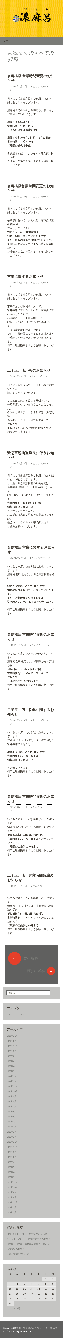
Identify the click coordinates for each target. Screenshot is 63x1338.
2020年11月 (12, 1146)
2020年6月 (11, 1162)
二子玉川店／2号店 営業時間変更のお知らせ (29, 1239)
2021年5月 (11, 1116)
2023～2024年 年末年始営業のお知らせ (26, 1233)
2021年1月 (11, 1136)
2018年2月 (11, 1212)
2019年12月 (12, 1182)
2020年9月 (11, 1151)
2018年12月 (12, 1202)
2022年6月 (11, 1061)
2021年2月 (11, 1131)
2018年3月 (11, 1207)
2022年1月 (11, 1081)
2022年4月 (11, 1066)
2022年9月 (11, 1050)
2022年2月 (11, 1076)
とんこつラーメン (41, 376)
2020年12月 (12, 1141)
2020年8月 (11, 1156)
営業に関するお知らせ (25, 276)
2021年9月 (11, 1096)
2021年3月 (11, 1126)
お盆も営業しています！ (18, 1254)
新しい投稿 (39, 971)
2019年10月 (12, 1187)
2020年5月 (11, 1167)
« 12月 (17, 1308)
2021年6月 (11, 1111)
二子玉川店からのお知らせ (29, 370)
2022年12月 (12, 1045)
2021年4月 (11, 1121)
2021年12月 (12, 1086)
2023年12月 (12, 1035)
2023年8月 (11, 1040)
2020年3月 (11, 1177)
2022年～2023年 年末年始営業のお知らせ (27, 1244)
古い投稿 (25, 958)
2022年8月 (11, 1056)
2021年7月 (11, 1106)
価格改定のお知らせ (16, 1249)
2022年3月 (11, 1071)
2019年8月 (11, 1192)
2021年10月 (12, 1091)
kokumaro (18, 53)
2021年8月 (11, 1101)
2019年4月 (11, 1197)
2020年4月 (11, 1172)
